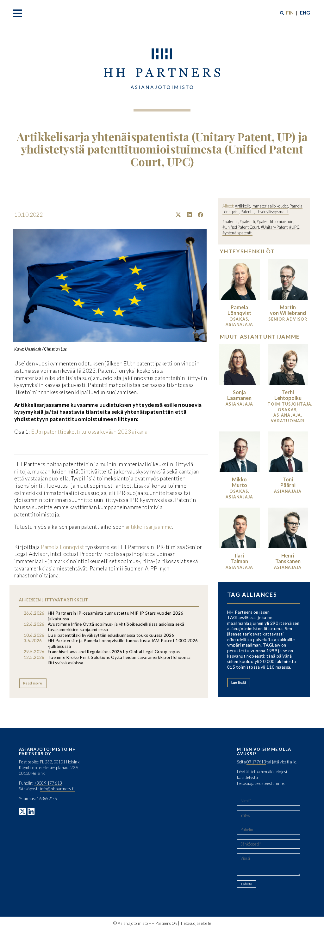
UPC (295, 227)
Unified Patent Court (242, 227)
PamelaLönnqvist (239, 310)
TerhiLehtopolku (288, 395)
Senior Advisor (287, 319)
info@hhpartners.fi (57, 788)
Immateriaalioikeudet (270, 205)
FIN (290, 12)
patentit (231, 221)
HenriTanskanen (288, 558)
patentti (248, 221)
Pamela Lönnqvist (62, 547)
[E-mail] (205, 214)
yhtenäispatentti (238, 232)
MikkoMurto (239, 482)
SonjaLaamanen (239, 395)
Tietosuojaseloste (195, 923)
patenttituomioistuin (276, 221)
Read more (32, 683)
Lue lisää (238, 682)
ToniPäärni (288, 482)
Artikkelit (242, 205)
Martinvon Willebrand (288, 310)
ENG (305, 12)
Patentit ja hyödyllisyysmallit (264, 211)
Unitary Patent (275, 227)
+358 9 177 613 (48, 783)
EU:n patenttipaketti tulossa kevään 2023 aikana (89, 431)
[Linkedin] (187, 214)
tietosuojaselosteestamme (260, 783)
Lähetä (246, 884)
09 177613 (256, 761)
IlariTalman (239, 558)
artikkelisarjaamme (149, 526)
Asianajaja (239, 404)
